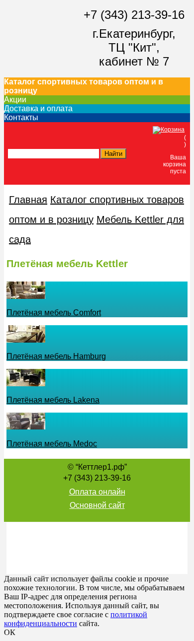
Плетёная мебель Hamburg (56, 356)
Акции (15, 99)
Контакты (21, 117)
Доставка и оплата (38, 108)
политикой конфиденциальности (75, 619)
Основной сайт (97, 505)
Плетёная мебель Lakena (52, 400)
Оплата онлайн (97, 492)
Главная (28, 199)
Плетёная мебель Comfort (53, 312)
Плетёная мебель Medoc (51, 443)
